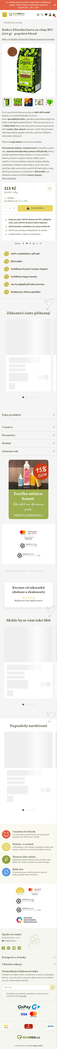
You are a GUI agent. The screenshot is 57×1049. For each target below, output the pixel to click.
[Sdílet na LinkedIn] (33, 243)
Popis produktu (11, 415)
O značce (7, 427)
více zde (23, 996)
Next (53, 70)
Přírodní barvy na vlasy (13, 22)
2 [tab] (27, 397)
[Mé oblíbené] (46, 14)
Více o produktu (9, 178)
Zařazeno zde (10, 451)
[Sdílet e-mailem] (40, 243)
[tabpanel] (28, 355)
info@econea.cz (10, 941)
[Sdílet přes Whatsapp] (37, 243)
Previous (4, 70)
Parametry (8, 435)
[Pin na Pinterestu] (30, 243)
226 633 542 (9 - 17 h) (12, 937)
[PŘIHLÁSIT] (52, 987)
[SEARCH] (42, 14)
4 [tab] (34, 397)
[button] (50, 189)
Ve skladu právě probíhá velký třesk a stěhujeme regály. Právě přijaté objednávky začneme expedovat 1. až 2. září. (28, 5)
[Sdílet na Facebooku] (23, 243)
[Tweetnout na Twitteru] (26, 243)
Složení (6, 443)
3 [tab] (30, 397)
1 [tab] (23, 397)
